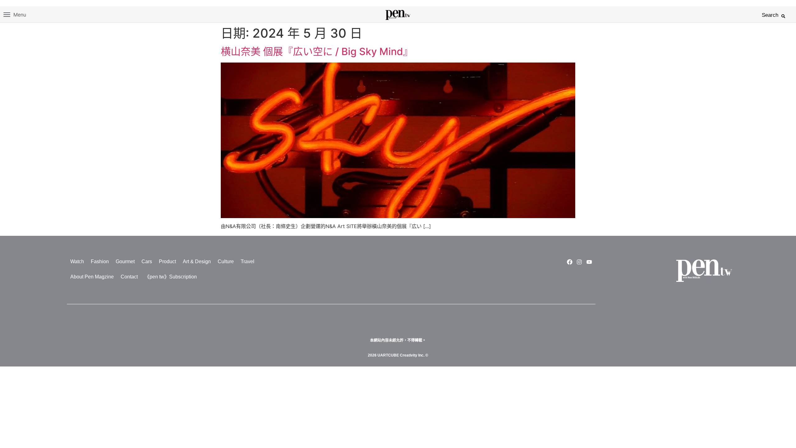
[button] (783, 16)
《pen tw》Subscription (171, 276)
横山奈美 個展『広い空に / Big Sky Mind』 (317, 51)
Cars (146, 261)
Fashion (100, 261)
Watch (77, 261)
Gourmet (125, 261)
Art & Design (197, 261)
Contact (129, 276)
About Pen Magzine (92, 276)
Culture (226, 261)
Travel (247, 261)
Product (167, 261)
